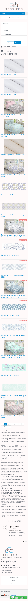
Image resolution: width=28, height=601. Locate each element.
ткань (16, 445)
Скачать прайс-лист (14, 17)
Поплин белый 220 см (8, 94)
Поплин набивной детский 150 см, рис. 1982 (13, 135)
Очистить (10, 42)
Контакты (14, 580)
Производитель (7, 34)
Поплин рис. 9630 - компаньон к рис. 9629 (13, 216)
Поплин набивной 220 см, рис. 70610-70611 (11, 115)
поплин (9, 455)
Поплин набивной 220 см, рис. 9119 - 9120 (13, 417)
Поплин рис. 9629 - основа (10, 195)
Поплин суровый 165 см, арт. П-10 (12, 155)
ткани (22, 487)
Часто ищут (14, 583)
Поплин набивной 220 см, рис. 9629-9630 (13, 176)
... (14, 424)
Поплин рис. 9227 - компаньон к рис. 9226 (13, 276)
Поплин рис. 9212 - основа (10, 376)
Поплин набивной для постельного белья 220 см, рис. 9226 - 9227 (13, 236)
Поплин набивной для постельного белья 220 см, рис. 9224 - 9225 (13, 296)
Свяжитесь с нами (14, 577)
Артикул (5, 27)
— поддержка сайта (14, 595)
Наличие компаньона (8, 37)
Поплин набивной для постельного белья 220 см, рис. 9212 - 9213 (13, 356)
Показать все (7, 426)
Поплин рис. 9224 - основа (10, 315)
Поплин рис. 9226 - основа (10, 255)
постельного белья (16, 439)
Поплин (3, 445)
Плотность (5, 30)
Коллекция (5, 23)
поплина (10, 434)
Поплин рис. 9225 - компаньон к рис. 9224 (13, 336)
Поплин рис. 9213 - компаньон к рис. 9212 (13, 397)
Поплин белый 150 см (8, 74)
